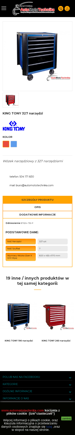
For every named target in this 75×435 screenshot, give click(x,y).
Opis (37, 207)
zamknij (66, 418)
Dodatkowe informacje (37, 214)
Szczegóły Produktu (37, 199)
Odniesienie (13, 223)
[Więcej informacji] (18, 349)
